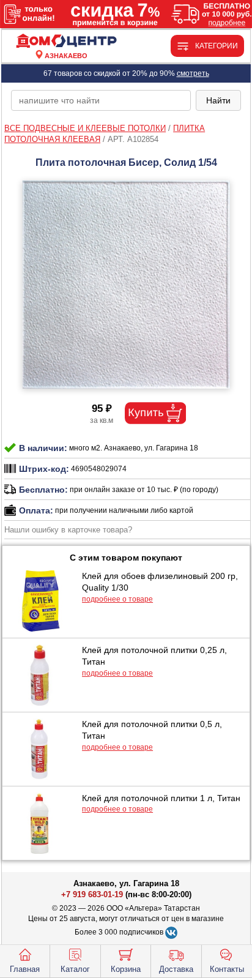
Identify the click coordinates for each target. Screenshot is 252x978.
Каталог (75, 969)
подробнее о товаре (117, 599)
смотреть (193, 73)
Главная (25, 969)
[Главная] (66, 41)
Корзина (126, 969)
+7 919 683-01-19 (92, 894)
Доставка (176, 969)
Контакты (227, 969)
